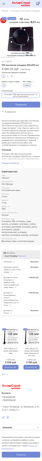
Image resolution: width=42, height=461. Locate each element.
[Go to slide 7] (11, 57)
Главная (5, 11)
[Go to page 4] (7, 374)
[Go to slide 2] (3, 57)
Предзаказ (21, 104)
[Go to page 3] (5, 374)
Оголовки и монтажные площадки (25, 11)
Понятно (21, 454)
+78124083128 (8, 397)
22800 (27, 85)
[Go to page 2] (4, 374)
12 (4, 85)
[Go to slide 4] (6, 57)
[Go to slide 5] (8, 57)
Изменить (22, 256)
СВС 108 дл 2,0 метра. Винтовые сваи (10, 350)
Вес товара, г (28, 82)
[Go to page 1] (2, 374)
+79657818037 (9, 400)
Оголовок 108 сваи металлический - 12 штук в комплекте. (20, 95)
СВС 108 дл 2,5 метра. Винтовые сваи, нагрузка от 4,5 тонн (31, 352)
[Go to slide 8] (13, 57)
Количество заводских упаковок (14, 73)
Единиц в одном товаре (11, 82)
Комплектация (7, 91)
